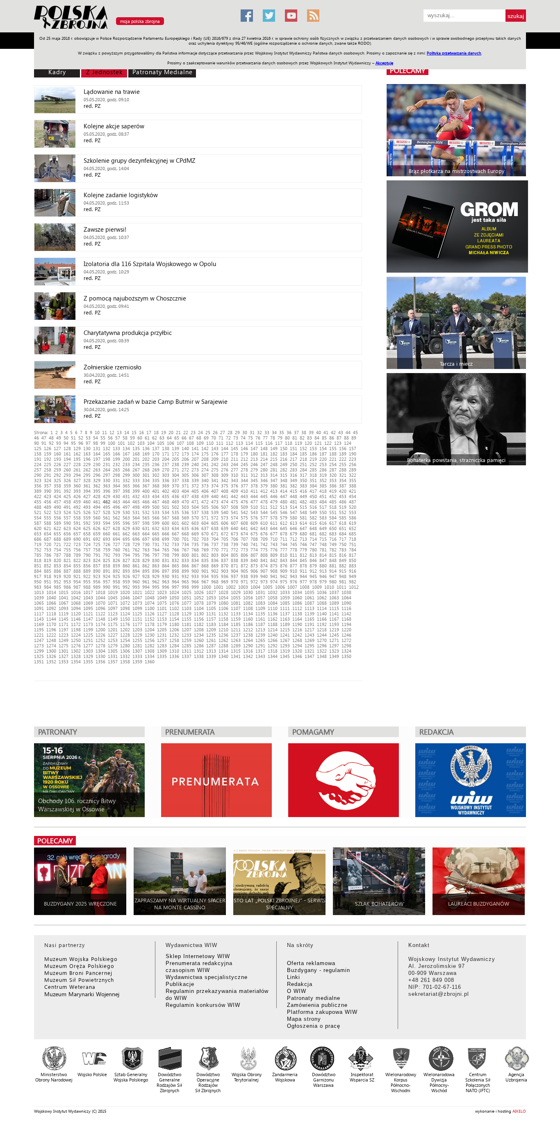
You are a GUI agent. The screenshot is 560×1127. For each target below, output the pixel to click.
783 (342, 549)
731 (155, 544)
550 (323, 512)
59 (132, 437)
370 (175, 485)
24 (200, 432)
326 (67, 480)
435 (165, 496)
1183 (211, 624)
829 (146, 560)
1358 (125, 661)
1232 (174, 634)
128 (67, 448)
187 (323, 453)
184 (293, 453)
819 (47, 560)
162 (77, 453)
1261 (211, 640)
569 (185, 517)
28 (230, 432)
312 (254, 475)
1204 (150, 629)
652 (352, 528)
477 (254, 501)
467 (155, 501)
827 (126, 560)
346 (264, 480)
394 (87, 491)
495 (106, 507)
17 (148, 432)
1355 (88, 661)
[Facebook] (247, 15)
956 (96, 581)
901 (205, 571)
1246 (346, 634)
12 (111, 432)
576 (254, 517)
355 (352, 480)
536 (185, 512)
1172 (76, 624)
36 (289, 432)
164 (96, 453)
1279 (113, 645)
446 (274, 496)
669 (195, 533)
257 (37, 469)
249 (283, 464)
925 (116, 576)
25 (207, 432)
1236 (223, 634)
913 (323, 571)
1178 (150, 624)
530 (126, 512)
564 (136, 517)
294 (77, 475)
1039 (39, 597)
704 (215, 539)
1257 (162, 640)
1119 (63, 613)
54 (95, 437)
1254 (125, 640)
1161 (260, 619)
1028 (223, 592)
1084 (273, 603)
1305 (113, 650)
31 (252, 432)
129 (77, 448)
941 (274, 576)
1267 (285, 640)
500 (155, 507)
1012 (354, 587)
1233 (186, 634)
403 (175, 491)
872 (244, 565)
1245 (334, 634)
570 (195, 517)
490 (57, 507)
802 (205, 555)
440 (215, 496)
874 (264, 565)
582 (313, 517)
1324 (346, 650)
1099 (137, 608)
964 (175, 581)
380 (274, 485)
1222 (51, 634)
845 (303, 560)
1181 (186, 624)
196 (87, 459)
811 (293, 555)
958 (116, 581)
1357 (113, 661)
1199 (88, 629)
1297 (334, 645)
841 (264, 560)
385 (323, 485)
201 (136, 459)
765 (165, 549)
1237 (236, 634)
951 (47, 581)
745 (293, 544)
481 (293, 501)
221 (333, 459)
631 (146, 528)
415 (293, 491)
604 (205, 523)
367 (146, 485)
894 (136, 571)
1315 (236, 650)
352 (323, 480)
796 (146, 555)
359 (67, 485)
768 (195, 549)
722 (67, 544)
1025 (186, 592)
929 (155, 576)
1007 (292, 587)
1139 (309, 613)
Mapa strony (304, 1019)
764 (155, 549)
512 (274, 507)
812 (303, 555)
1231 (162, 634)
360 (77, 485)
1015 (63, 592)
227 (67, 464)
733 (175, 544)
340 (205, 480)
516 (313, 507)
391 (57, 491)
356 (37, 485)
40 (318, 432)
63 (161, 437)
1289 (236, 645)
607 (234, 523)
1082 (248, 603)
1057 (260, 597)
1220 (346, 629)
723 (77, 544)
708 (254, 539)
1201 (113, 629)
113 (239, 443)
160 (57, 453)
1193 (334, 624)
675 (254, 533)
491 (67, 507)
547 (293, 512)
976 (293, 581)
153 (313, 448)
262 (87, 469)
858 (106, 565)
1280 (125, 645)
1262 (223, 640)
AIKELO (519, 1111)
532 (146, 512)
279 (254, 469)
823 (87, 560)
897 (165, 571)
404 (185, 491)
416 (303, 491)
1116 (346, 608)
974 (274, 581)
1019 (113, 592)
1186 (248, 624)
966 (195, 581)
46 (36, 437)
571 (205, 517)
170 (155, 453)
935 (215, 576)
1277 (88, 645)
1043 (88, 597)
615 (313, 523)
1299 (39, 650)
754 (57, 549)
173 (185, 453)
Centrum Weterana (70, 986)
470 (185, 501)
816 (342, 555)
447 (283, 496)
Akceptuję (384, 62)
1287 (211, 645)
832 (175, 560)
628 (116, 528)
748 (323, 544)
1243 (309, 634)
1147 (88, 619)
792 (106, 555)
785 (37, 555)
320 (333, 475)
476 (244, 501)
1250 (76, 640)
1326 (51, 656)
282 (283, 469)
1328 (76, 656)
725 (96, 544)
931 (175, 576)
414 (283, 491)
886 (57, 571)
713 (303, 539)
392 (67, 491)
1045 (113, 597)
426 (77, 496)
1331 (113, 656)
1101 (162, 608)
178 (234, 453)
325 (57, 480)
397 (116, 491)
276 (224, 469)
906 (254, 571)
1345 (285, 656)
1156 (199, 619)
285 (313, 469)
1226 (100, 634)
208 (205, 459)
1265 (260, 640)
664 (146, 533)
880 (323, 565)
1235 (211, 634)
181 (264, 453)
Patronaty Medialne (162, 72)
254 (333, 464)
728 (126, 544)
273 (195, 469)
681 (313, 533)
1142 (346, 613)
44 (348, 432)
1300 (51, 650)
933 (195, 576)
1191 (309, 624)
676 (264, 533)
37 (296, 432)
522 (47, 512)
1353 (63, 661)
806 (244, 555)
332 (126, 480)
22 (185, 432)
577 (264, 517)
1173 (88, 624)
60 (139, 437)
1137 (285, 613)
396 (106, 491)
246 (254, 464)
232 (116, 464)
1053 (211, 597)
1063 (334, 597)
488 (37, 507)
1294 (297, 645)
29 (237, 432)
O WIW (296, 991)
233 (126, 464)
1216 (297, 629)
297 (106, 475)
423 (47, 496)
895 (146, 571)
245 (244, 464)
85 (324, 437)
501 (165, 507)
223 (352, 459)
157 (352, 448)
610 (264, 523)
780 (313, 549)
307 (205, 475)
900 (195, 571)
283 (293, 469)
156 (342, 448)
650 (333, 528)
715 (323, 539)
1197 (63, 629)
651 (342, 528)
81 (294, 437)
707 (244, 539)
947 (333, 576)
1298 (346, 645)
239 (185, 464)
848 (333, 560)
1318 (273, 650)
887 (67, 571)
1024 (174, 592)
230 (96, 464)
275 (215, 469)
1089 (334, 603)
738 (224, 544)
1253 (113, 640)
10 (97, 432)
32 (259, 432)
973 (264, 581)
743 (274, 544)
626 (96, 528)
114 (249, 443)
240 (195, 464)
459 (77, 501)
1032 (273, 592)
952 (57, 581)
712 (293, 539)
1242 (297, 634)
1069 (88, 603)
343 (234, 480)
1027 (211, 592)
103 (141, 443)
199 (116, 459)
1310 (174, 650)
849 (342, 560)
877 (293, 565)
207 (195, 459)
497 (126, 507)
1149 (113, 619)
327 (77, 480)
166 (116, 453)
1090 (346, 603)
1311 (186, 650)
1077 (186, 603)
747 (313, 544)
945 (313, 576)
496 (116, 507)
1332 (125, 656)
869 (215, 565)
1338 (199, 656)
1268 (297, 640)
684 (342, 533)
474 (224, 501)
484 (323, 501)
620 (37, 528)
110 (210, 443)
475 (234, 501)
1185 (236, 624)
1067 (63, 603)
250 (293, 464)
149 (274, 448)
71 (221, 437)
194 (67, 459)
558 (77, 517)
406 (205, 491)
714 (313, 539)
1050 (174, 597)
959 (126, 581)
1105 (211, 608)
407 (215, 491)
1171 (63, 624)
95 (73, 443)
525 (77, 512)
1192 (322, 624)
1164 (297, 619)
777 (283, 549)
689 (67, 539)
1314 (223, 650)
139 (175, 448)
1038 (346, 592)
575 (244, 517)
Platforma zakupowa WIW (322, 1012)
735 (195, 544)
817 (352, 555)
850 (352, 560)
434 (155, 496)
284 (303, 469)
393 (77, 491)
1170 (51, 624)
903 (224, 571)
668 (185, 533)
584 (333, 517)
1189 (285, 624)
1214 (273, 629)
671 (215, 533)
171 (165, 453)
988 (87, 587)
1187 (260, 624)
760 (116, 549)
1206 (174, 629)
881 (333, 565)
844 (293, 560)
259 (57, 469)
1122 (100, 613)
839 (244, 560)
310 (234, 475)
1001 (218, 587)
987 (77, 587)
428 (96, 496)
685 (352, 533)
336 (165, 480)
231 (106, 464)
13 (119, 432)
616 (323, 523)
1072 (125, 603)
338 (185, 480)
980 (333, 581)
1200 (100, 629)
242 (215, 464)
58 (125, 437)
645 (283, 528)
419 (333, 491)
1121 (88, 613)
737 (215, 544)
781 (323, 549)
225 (47, 464)
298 (116, 475)
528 (106, 512)
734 (185, 544)
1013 (39, 592)
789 (77, 555)
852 (47, 565)
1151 (137, 619)
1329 (88, 656)
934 (205, 576)
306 (195, 475)
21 (178, 432)
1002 (231, 587)
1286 (199, 645)
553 (352, 512)
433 (146, 496)
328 (87, 480)
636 (195, 528)
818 (37, 560)
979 (323, 581)
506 (215, 507)
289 (352, 469)
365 (126, 485)
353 (333, 480)
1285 (186, 645)
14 (126, 432)
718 (352, 539)
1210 (223, 629)
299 (126, 475)
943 (293, 576)
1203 (137, 629)
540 (224, 512)
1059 (285, 597)
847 (323, 560)
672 (224, 533)
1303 (88, 650)
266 (126, 469)
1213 (260, 629)
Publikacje (180, 984)
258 (47, 469)
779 (303, 549)
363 (106, 485)
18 (156, 432)
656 (67, 533)
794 (126, 555)
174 (195, 453)
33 (266, 432)
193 (57, 459)
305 (185, 475)
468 (165, 501)
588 (47, 523)
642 (254, 528)
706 (234, 539)
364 (116, 485)
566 (155, 517)
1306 (125, 650)
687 (47, 539)
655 (57, 533)
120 (308, 443)
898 (175, 571)
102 (131, 443)
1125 (137, 613)
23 (193, 432)
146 (244, 448)
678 (283, 533)
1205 (162, 629)
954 (77, 581)
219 (313, 459)
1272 (346, 640)
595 (116, 523)
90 (36, 443)
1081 (236, 603)
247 (264, 464)
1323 (334, 650)
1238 (248, 634)
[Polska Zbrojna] (132, 28)
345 (254, 480)
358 (57, 485)
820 (57, 560)
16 (141, 432)
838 (234, 560)
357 (47, 485)
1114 (322, 608)
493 (87, 507)
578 (274, 517)
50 (66, 437)
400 (146, 491)
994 (146, 587)
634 (175, 528)
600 (165, 523)
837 (224, 560)
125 (37, 448)
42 (333, 432)
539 (215, 512)
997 (175, 587)
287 (333, 469)
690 (77, 539)
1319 (285, 650)
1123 (113, 613)
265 (116, 469)
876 (283, 565)
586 (352, 517)
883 (352, 565)
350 (303, 480)
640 (234, 528)
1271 (334, 640)
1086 (297, 603)
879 (313, 565)
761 (126, 549)
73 (235, 437)
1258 (174, 640)
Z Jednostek (104, 72)
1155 (186, 619)
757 (87, 549)
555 (47, 517)
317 (303, 475)
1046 (125, 597)
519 (342, 507)
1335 (162, 656)
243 (224, 464)
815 (333, 555)
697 (146, 539)
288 (342, 469)
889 (87, 571)
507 (224, 507)
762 (136, 549)
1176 (125, 624)
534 (165, 512)
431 (126, 496)
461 (96, 501)
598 (146, 523)
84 (316, 437)
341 (215, 480)
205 (175, 459)
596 (126, 523)
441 (224, 496)
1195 (39, 629)
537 (195, 512)
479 (274, 501)
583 (323, 517)
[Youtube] (291, 15)
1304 (100, 650)
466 (146, 501)
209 (215, 459)
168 (136, 453)
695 (126, 539)
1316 (248, 650)
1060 (297, 597)
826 (116, 560)
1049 (162, 597)
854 (67, 565)
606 (224, 523)
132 (106, 448)
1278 (100, 645)
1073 (137, 603)
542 (244, 512)
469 (175, 501)
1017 (88, 592)
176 (215, 453)
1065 (39, 603)
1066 (51, 603)
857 (96, 565)
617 (333, 523)
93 (58, 443)
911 (303, 571)
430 (116, 496)
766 (175, 549)
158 (37, 453)
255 (342, 464)
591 (77, 523)
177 (224, 453)
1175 (113, 624)
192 (47, 459)
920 (67, 576)
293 (67, 475)
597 (136, 523)
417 (313, 491)
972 (254, 581)
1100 (150, 608)
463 (116, 501)
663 (136, 533)
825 (106, 560)
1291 (260, 645)
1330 (100, 656)
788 (67, 555)
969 (224, 581)
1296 (322, 645)
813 (313, 555)
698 (155, 539)
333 (136, 480)
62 (154, 437)
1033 (285, 592)
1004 (255, 587)
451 (323, 496)
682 (323, 533)
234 (136, 464)
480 (283, 501)
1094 (76, 608)
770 (215, 549)
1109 (260, 608)
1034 (297, 592)
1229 (137, 634)
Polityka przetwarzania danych (454, 52)
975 (283, 581)
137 (155, 448)
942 (283, 576)
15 (134, 432)
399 (136, 491)
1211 (236, 629)
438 (195, 496)
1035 (309, 592)
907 (264, 571)
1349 (334, 656)
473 (215, 501)
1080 (223, 603)
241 (205, 464)
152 (303, 448)
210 (224, 459)
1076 (174, 603)
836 (215, 560)
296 (96, 475)
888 (77, 571)
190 (352, 453)
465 (136, 501)
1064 (346, 597)
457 (57, 501)
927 (136, 576)
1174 (100, 624)
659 (96, 533)
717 (342, 539)
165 (106, 453)
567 (165, 517)
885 (47, 571)
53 (88, 437)
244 (234, 464)
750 (342, 544)
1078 (199, 603)
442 (234, 496)
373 (205, 485)
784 (352, 549)
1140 (322, 613)
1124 (125, 613)
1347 (309, 656)
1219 (334, 629)
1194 (346, 624)
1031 (260, 592)
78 (272, 437)
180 (254, 453)
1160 (248, 619)
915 (342, 571)
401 (155, 491)
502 (175, 507)
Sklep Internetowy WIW (198, 956)
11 (104, 432)
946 (323, 576)
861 (136, 565)
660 (106, 533)
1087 (309, 603)
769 (205, 549)
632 (155, 528)
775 (264, 549)
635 (185, 528)
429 (106, 496)
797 (155, 555)
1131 (211, 613)
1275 (63, 645)
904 (234, 571)
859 (116, 565)
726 (106, 544)
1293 (285, 645)
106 (170, 443)
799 (175, 555)
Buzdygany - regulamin (318, 970)
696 (136, 539)
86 (331, 437)
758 (96, 549)
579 (283, 517)
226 (57, 464)
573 (224, 517)
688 (57, 539)
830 (155, 560)
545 (274, 512)
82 (302, 437)
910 (293, 571)
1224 (76, 634)
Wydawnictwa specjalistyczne (207, 977)
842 (274, 560)
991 (116, 587)
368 (155, 485)
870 (224, 565)
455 (37, 501)
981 (342, 581)
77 (265, 437)
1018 (100, 592)
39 (311, 432)
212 (244, 459)
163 (87, 453)
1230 (150, 634)
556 (57, 517)
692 (96, 539)
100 (111, 443)
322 (352, 475)
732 (165, 544)
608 (244, 523)
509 (244, 507)
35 (281, 432)
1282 (150, 645)
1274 (51, 645)
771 (224, 549)
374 (215, 485)
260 (67, 469)
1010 (329, 587)
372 (195, 485)
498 (136, 507)
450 (313, 496)
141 (195, 448)
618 (342, 523)
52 (80, 437)
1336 (174, 656)
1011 (341, 587)
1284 (174, 645)
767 (185, 549)
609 (254, 523)
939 (254, 576)
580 (293, 517)
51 (73, 437)
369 (165, 485)
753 (47, 549)
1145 (63, 619)
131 (96, 448)
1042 (76, 597)
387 (342, 485)
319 (323, 475)
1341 (236, 656)
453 (342, 496)
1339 (211, 656)
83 (309, 437)
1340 (223, 656)
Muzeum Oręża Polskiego (79, 965)
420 (342, 491)
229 (87, 464)
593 (96, 523)
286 (323, 469)
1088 (322, 603)
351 (313, 480)
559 (87, 517)
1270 (322, 640)
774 (254, 549)
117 (278, 443)
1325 (39, 656)
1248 (51, 640)
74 (243, 437)
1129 (186, 613)
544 (264, 512)
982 (352, 581)
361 (87, 485)
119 (298, 443)
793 (116, 555)
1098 (125, 608)
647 (303, 528)
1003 (243, 587)
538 (205, 512)
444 (254, 496)
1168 (346, 619)
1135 (260, 613)
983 (37, 587)
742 (264, 544)
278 (244, 469)
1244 (322, 634)
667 (175, 533)
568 (175, 517)
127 (57, 448)
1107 (236, 608)
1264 (248, 640)
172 (175, 453)
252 (313, 464)
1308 (150, 650)
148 (264, 448)
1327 (63, 656)
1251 (88, 640)
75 (250, 437)
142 (205, 448)
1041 (63, 597)
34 (274, 432)
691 (87, 539)
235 (146, 464)
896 (155, 571)
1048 (150, 597)
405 (195, 491)
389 (37, 491)
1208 (199, 629)
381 (283, 485)
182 (274, 453)
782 (333, 549)
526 (87, 512)
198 (106, 459)
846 (313, 560)
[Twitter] (269, 15)
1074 (150, 603)
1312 (199, 650)
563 (126, 517)
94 (66, 443)
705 (224, 539)
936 (224, 576)
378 (254, 485)
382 (293, 485)
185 (303, 453)
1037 (334, 592)
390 (47, 491)
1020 (125, 592)
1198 (76, 629)
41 (325, 432)
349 (293, 480)
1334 (150, 656)
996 (165, 587)
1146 (76, 619)
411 (254, 491)
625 (87, 528)
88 (346, 437)
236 (155, 464)
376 (234, 485)
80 (287, 437)
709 (264, 539)
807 (254, 555)
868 (205, 565)
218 (303, 459)
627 (106, 528)
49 (58, 437)
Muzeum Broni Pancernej (78, 972)
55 (102, 437)
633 (165, 528)
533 (155, 512)
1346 (297, 656)
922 (87, 576)
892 (116, 571)
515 (303, 507)
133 (116, 448)
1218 (322, 629)
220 (323, 459)
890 (96, 571)
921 (77, 576)
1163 (285, 619)
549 (313, 512)
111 (219, 443)
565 (146, 517)
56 (110, 437)
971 (244, 581)
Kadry (57, 72)
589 (57, 523)
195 (77, 459)
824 (96, 560)
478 (264, 501)
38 (303, 432)
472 (205, 501)
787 (57, 555)
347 (274, 480)
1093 (63, 608)
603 (195, 523)
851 (37, 565)
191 (37, 459)
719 (37, 544)
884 (37, 571)
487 (352, 501)
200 (126, 459)
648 (313, 528)
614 (303, 523)
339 (195, 480)
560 (96, 517)
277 (234, 469)
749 (333, 544)
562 (116, 517)
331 (116, 480)
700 (175, 539)
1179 (162, 624)
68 (198, 437)
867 (195, 565)
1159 (236, 619)
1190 (297, 624)
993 (136, 587)
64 (169, 437)
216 (283, 459)
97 (88, 443)
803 (215, 555)
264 (106, 469)
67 (191, 437)
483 (313, 501)
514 (293, 507)
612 (283, 523)
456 (47, 501)
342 (224, 480)
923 (96, 576)
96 (80, 443)
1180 (174, 624)
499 (146, 507)
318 (313, 475)
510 (254, 507)
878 (303, 565)
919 (57, 576)
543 (254, 512)
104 (151, 443)
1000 (206, 587)
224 (37, 464)
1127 (162, 613)
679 (293, 533)
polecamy (407, 70)
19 (163, 432)
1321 (309, 650)
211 (234, 459)
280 (264, 469)
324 (47, 480)
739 (234, 544)
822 (77, 560)
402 (165, 491)
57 (117, 437)
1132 (223, 613)
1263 (236, 640)
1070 (100, 603)
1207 (186, 629)
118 (288, 443)
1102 (174, 608)
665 (155, 533)
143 (215, 448)
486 (342, 501)
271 (175, 469)
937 (234, 576)
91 (43, 443)
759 (106, 549)
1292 (273, 645)
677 (274, 533)
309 (224, 475)
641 (244, 528)
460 (87, 501)
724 (87, 544)
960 (136, 581)
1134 (248, 613)
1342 (248, 656)
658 (87, 533)
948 (342, 576)
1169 (39, 624)
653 (37, 533)
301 (146, 475)
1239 (260, 634)
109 (200, 443)
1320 (297, 650)
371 (185, 485)
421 (352, 491)
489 (47, 507)
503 (185, 507)
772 (234, 549)
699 (165, 539)
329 (96, 480)
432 (136, 496)
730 (146, 544)
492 (77, 507)
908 (274, 571)
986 (67, 587)
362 (96, 485)
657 (77, 533)
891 (106, 571)
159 (47, 453)
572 (215, 517)
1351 (39, 661)
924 (106, 576)
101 (121, 443)
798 (165, 555)
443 (244, 496)
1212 (248, 629)
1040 (51, 597)
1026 (199, 592)
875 (274, 565)
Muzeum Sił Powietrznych (79, 979)
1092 (51, 608)
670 (205, 533)
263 (96, 469)
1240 (273, 634)
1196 (51, 629)
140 (185, 448)
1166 (322, 619)
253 (323, 464)
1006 (280, 587)
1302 (76, 650)
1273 (39, 645)
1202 (125, 629)
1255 (137, 640)
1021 (137, 592)
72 (228, 437)
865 (175, 565)
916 (352, 571)
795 (136, 555)
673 (234, 533)
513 (283, 507)
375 (224, 485)
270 (165, 469)
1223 (63, 634)
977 (303, 581)
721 (57, 544)
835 (205, 560)
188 (333, 453)
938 (244, 576)
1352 (51, 661)
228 (77, 464)
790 (87, 555)
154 (323, 448)
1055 (236, 597)
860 (126, 565)
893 (126, 571)
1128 (174, 613)
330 (106, 480)
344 (244, 480)
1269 (309, 640)
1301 (63, 650)
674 (244, 533)
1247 (39, 640)
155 (333, 448)
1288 (223, 645)
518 (333, 507)
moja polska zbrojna (140, 21)
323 (37, 480)
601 (175, 523)
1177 (137, 624)
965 (185, 581)
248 (274, 464)
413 (274, 491)
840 (254, 560)
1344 (273, 656)
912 (313, 571)
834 (195, 560)
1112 (297, 608)
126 (47, 448)
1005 (268, 587)
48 (51, 437)
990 (106, 587)
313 (264, 475)
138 (165, 448)
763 (146, 549)
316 (293, 475)
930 (165, 576)
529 (116, 512)
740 (244, 544)
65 (176, 437)
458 (67, 501)
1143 (39, 619)
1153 (162, 619)
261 (77, 469)
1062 (322, 597)
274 (205, 469)
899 (185, 571)
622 (57, 528)
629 (126, 528)
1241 (285, 634)
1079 (211, 603)
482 (303, 501)
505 (205, 507)
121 (318, 443)
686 (37, 539)
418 (323, 491)
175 (205, 453)
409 (234, 491)
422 (37, 496)
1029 (236, 592)
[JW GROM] (457, 226)
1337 (186, 656)
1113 (309, 608)
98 (95, 443)
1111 (285, 608)
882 (342, 565)
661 (116, 533)
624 (77, 528)
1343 (260, 656)
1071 (113, 603)
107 (180, 443)
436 (175, 496)
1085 (285, 603)
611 (274, 523)
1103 (186, 608)
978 (313, 581)
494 (96, 507)
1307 (137, 650)
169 (146, 453)
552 (342, 512)
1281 (137, 645)
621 (47, 528)
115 (259, 443)
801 (195, 555)
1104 (199, 608)
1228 (125, 634)
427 (87, 496)
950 (37, 581)
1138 (297, 613)
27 (222, 432)
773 (244, 549)
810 (283, 555)
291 (47, 475)
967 (205, 581)
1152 (150, 619)
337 (175, 480)
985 (57, 587)
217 (293, 459)
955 (87, 581)
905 (244, 571)
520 (352, 507)
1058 (273, 597)
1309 (162, 650)
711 (283, 539)
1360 (150, 661)
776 (274, 549)
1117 (39, 613)
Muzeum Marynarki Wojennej (82, 994)
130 (87, 448)
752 (37, 549)
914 (333, 571)
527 (96, 512)
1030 (248, 592)
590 (67, 523)
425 (67, 496)
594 (106, 523)
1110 (273, 608)
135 (136, 448)
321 (342, 475)
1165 (309, 619)
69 (206, 437)
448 (293, 496)
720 (47, 544)
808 (264, 555)
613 (293, 523)
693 (106, 539)
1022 (150, 592)
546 (283, 512)
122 (328, 443)
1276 (76, 645)
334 (146, 480)
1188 (273, 624)
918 (47, 576)
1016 (76, 592)
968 (215, 581)
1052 (199, 597)
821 (67, 560)
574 (234, 517)
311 (244, 475)
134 (126, 448)
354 (342, 480)
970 (234, 581)
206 (185, 459)
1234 (199, 634)
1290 (248, 645)
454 (352, 496)
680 (303, 533)
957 (106, 581)
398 (126, 491)
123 (337, 443)
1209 (211, 629)
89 (353, 437)
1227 (113, 634)
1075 (162, 603)
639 (224, 528)
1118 (51, 613)
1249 (63, 640)
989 (96, 587)
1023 (162, 592)
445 (264, 496)
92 (51, 443)
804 (224, 555)
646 (293, 528)
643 (264, 528)
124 (347, 443)
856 (87, 565)
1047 (137, 597)
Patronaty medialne (313, 998)
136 (146, 448)
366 (136, 485)
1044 (100, 597)
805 (234, 555)
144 (224, 448)
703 (205, 539)
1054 (223, 597)
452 (333, 496)
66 (184, 437)
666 (165, 533)
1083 (260, 603)
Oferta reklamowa (311, 963)
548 (303, 512)
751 (352, 544)
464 (126, 501)
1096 (100, 608)
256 (352, 464)
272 (185, 469)
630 (136, 528)
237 (165, 464)
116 (269, 443)
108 (190, 443)
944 (303, 576)
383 (303, 485)
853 (57, 565)
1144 (51, 619)
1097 (113, 608)
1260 (199, 640)
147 (254, 448)
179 (244, 453)
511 (264, 507)
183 (283, 453)
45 (355, 432)
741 (254, 544)
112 (229, 443)
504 (195, 507)
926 (126, 576)
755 (67, 549)
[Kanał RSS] (313, 15)
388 (352, 485)
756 (77, 549)
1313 (211, 650)
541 (234, 512)
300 (136, 475)
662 (126, 533)
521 (37, 512)
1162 (273, 619)
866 (185, 565)
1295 (309, 645)
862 (146, 565)
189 (342, 453)
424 (57, 496)
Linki (293, 977)
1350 (346, 656)
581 (303, 517)
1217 (309, 629)
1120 (76, 613)
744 (283, 544)
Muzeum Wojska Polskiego (81, 958)
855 (77, 565)
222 (342, 459)
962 (155, 581)
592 (87, 523)
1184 (223, 624)
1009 (317, 587)
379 (264, 485)
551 (333, 512)
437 (185, 496)
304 (175, 475)
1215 (285, 629)
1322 (322, 650)
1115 (334, 608)
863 (155, 565)
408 (224, 491)
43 (340, 432)
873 (254, 565)
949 (352, 576)
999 (195, 587)
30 (244, 432)
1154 (174, 619)
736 (205, 544)
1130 (199, 613)
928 (146, 576)
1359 (137, 661)
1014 (51, 592)
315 (283, 475)
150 (283, 448)
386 (333, 485)
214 (264, 459)
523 (57, 512)
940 (264, 576)
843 (283, 560)
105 (160, 443)
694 (116, 539)
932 (185, 576)
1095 (88, 608)
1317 (260, 650)
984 (47, 587)
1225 (88, 634)
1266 (273, 640)
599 (155, 523)
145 (234, 448)
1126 (150, 613)
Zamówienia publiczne (317, 1005)
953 (67, 581)
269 (155, 469)
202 (146, 459)
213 (254, 459)
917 (37, 576)
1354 (76, 661)
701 (185, 539)
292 (57, 475)
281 (274, 469)
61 (147, 437)
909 (283, 571)
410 (244, 491)
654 (47, 533)
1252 (100, 640)
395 (96, 491)
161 (67, 453)
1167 (334, 619)
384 (313, 485)
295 (87, 475)
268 (146, 469)
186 (313, 453)
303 (165, 475)
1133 (236, 613)
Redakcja (299, 984)
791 (96, 555)
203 (155, 459)
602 (185, 523)
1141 (334, 613)
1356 (100, 661)
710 (274, 539)
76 (257, 437)
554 (37, 517)
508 (234, 507)
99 (102, 443)
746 (303, 544)
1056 (248, 597)
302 (155, 475)
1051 (186, 597)
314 (274, 475)
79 (280, 437)
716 (333, 539)
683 (333, 533)
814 (323, 555)
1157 (211, 619)
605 (215, 523)
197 (96, 459)
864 (165, 565)
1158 (223, 619)
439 (205, 496)
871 (234, 565)
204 (165, 459)
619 (352, 523)
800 (185, 555)
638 (215, 528)
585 (342, 517)
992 (126, 587)
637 (205, 528)
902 (215, 571)
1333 (137, 656)
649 (323, 528)
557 (67, 517)
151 (293, 448)
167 (126, 453)
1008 (305, 587)
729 (136, 544)
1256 (150, 640)
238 (175, 464)
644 (274, 528)
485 (333, 501)
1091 (39, 608)
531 (136, 512)
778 (293, 549)
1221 (39, 634)
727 (116, 544)
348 (283, 480)
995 (155, 587)
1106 (223, 608)
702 (195, 539)
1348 (322, 656)
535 (175, 512)
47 (43, 437)
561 (106, 517)
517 (323, 507)
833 (185, 560)
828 (136, 560)
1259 (186, 640)
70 (213, 437)
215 (274, 459)
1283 (162, 645)
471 (195, 501)
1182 (199, 624)
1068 (76, 603)
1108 (248, 608)
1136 (273, 613)
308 (215, 475)
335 (155, 480)
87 (339, 437)
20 (170, 432)
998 (185, 587)
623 (67, 528)
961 (146, 581)
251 (303, 464)
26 (215, 432)
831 (165, 560)
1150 (125, 619)
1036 (322, 592)
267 (136, 469)
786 (47, 555)
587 (37, 523)
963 (165, 581)
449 (303, 496)
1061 (309, 597)
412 (264, 491)
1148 (100, 619)
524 (67, 512)
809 (274, 555)
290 (37, 475)
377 (244, 485)
